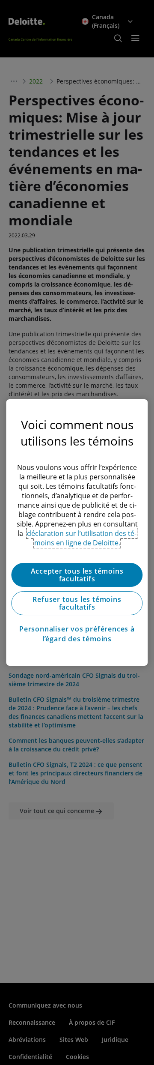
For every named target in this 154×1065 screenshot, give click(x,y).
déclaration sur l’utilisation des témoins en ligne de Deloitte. (81, 538)
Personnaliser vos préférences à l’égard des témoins (77, 633)
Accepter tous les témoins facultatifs (77, 574)
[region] (77, 532)
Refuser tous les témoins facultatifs (77, 603)
